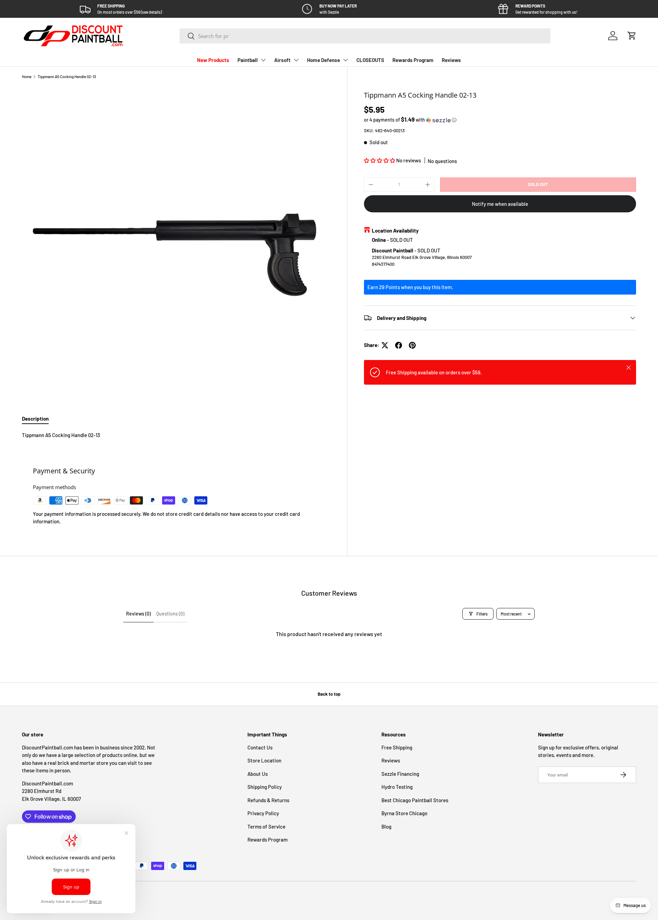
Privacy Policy (263, 813)
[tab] (35, 418)
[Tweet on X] (385, 345)
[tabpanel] (176, 435)
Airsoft (282, 60)
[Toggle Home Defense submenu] (345, 60)
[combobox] (365, 35)
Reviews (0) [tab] (138, 614)
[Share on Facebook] (398, 345)
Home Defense (323, 60)
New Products (213, 60)
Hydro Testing (397, 787)
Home (27, 76)
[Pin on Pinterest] (412, 345)
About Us (257, 774)
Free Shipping (396, 747)
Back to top (329, 694)
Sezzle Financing (400, 774)
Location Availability (395, 230)
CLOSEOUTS (370, 60)
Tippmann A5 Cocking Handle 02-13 (67, 76)
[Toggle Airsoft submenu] (296, 60)
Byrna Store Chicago (404, 813)
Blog (386, 826)
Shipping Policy (264, 787)
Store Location (264, 760)
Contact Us (259, 747)
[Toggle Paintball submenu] (263, 60)
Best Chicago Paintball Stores (414, 800)
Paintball (247, 60)
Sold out (538, 184)
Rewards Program (413, 60)
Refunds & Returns (268, 800)
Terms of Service (266, 826)
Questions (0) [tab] (170, 614)
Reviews (451, 60)
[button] (631, 35)
